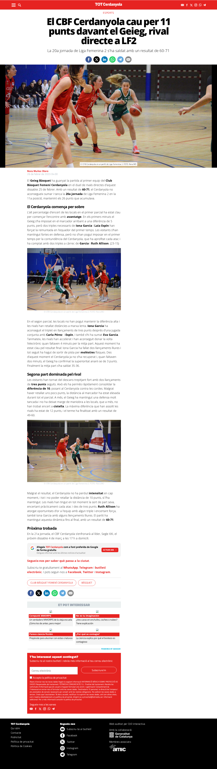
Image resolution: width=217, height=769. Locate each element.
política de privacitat (56, 678)
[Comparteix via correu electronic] (128, 59)
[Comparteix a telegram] (120, 59)
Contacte (16, 733)
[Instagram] (196, 5)
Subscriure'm (99, 670)
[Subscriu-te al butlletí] (183, 5)
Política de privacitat (22, 741)
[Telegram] (205, 5)
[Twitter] (192, 5)
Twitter (88, 572)
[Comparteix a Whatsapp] (112, 59)
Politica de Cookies (21, 746)
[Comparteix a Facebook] (88, 59)
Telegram (86, 567)
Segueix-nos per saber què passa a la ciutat (58, 561)
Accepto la (50, 677)
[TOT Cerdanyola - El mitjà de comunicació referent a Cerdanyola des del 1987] (108, 4)
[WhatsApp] (201, 5)
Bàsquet (86, 583)
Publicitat (16, 737)
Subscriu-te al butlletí (78, 729)
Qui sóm (15, 728)
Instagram (102, 572)
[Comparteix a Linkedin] (104, 59)
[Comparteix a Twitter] (96, 59)
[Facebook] (187, 5)
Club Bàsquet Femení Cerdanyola (52, 583)
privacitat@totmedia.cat (93, 696)
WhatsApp (70, 567)
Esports (108, 13)
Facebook (74, 572)
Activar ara (108, 549)
